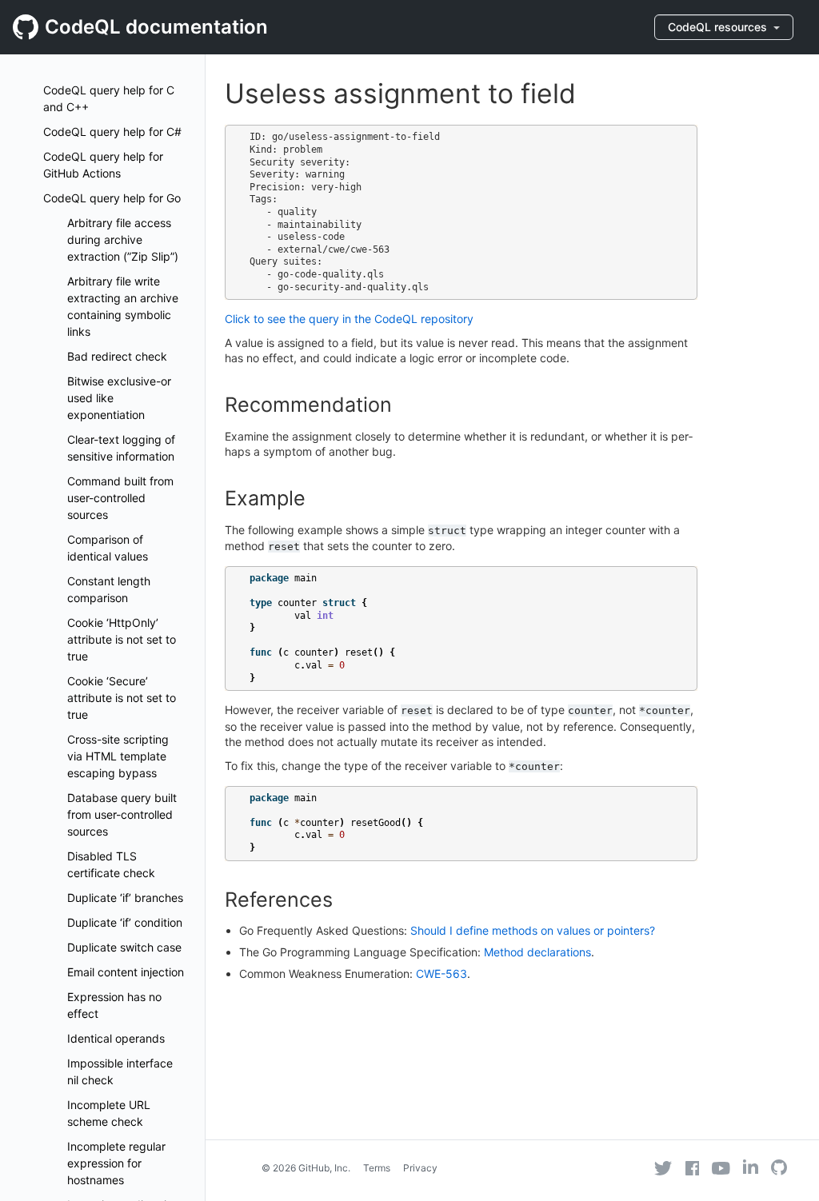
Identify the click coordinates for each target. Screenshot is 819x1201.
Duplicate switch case (124, 947)
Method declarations (537, 952)
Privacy (420, 1168)
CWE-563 (441, 973)
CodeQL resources (719, 27)
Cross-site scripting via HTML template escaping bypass (118, 756)
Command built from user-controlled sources (120, 497)
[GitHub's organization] (779, 1169)
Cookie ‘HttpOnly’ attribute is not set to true (121, 639)
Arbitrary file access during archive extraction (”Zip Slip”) (122, 239)
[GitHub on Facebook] (692, 1168)
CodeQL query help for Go (112, 198)
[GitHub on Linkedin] (750, 1166)
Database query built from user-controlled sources (122, 814)
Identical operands (116, 1038)
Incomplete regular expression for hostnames (116, 1163)
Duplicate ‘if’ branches (125, 897)
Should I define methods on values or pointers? (532, 930)
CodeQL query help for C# (112, 131)
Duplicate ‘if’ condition (124, 922)
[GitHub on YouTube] (721, 1168)
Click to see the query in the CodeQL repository (349, 318)
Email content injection (125, 972)
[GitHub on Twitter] (663, 1168)
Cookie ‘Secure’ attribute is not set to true (121, 697)
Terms (376, 1168)
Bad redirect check (117, 356)
